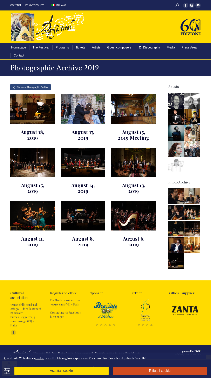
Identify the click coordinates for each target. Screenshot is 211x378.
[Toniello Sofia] (176, 166)
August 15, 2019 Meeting (133, 135)
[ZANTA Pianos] (185, 321)
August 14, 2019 (83, 188)
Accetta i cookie (61, 370)
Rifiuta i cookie (160, 370)
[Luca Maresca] (192, 133)
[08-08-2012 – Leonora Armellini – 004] (176, 229)
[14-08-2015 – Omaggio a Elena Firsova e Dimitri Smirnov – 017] (176, 196)
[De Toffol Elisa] (176, 149)
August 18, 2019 (32, 135)
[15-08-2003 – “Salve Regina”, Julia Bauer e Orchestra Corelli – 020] (192, 245)
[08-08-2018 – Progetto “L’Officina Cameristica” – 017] (192, 213)
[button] (97, 325)
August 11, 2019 (32, 241)
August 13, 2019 (133, 188)
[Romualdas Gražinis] (192, 149)
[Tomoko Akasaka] (176, 133)
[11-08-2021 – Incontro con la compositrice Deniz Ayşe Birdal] (176, 245)
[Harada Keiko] (192, 117)
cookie (39, 358)
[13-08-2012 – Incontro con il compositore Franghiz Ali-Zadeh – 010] (192, 196)
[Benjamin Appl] (176, 117)
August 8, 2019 (83, 241)
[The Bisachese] (105, 321)
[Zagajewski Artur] (192, 101)
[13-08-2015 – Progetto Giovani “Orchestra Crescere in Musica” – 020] (176, 213)
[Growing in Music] (145, 321)
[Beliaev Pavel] (176, 101)
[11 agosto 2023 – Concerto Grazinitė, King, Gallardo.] (176, 261)
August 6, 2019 (133, 241)
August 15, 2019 (32, 188)
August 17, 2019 (83, 135)
